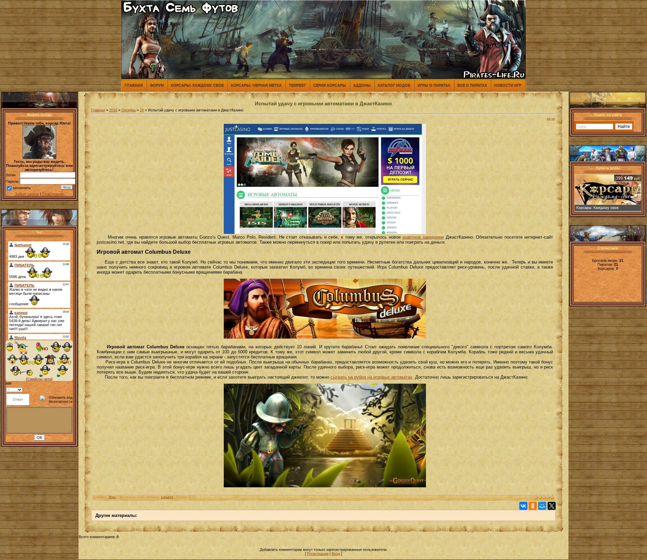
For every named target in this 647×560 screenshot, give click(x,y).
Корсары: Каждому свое (197, 85)
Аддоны (362, 85)
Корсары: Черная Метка (256, 85)
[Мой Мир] (542, 506)
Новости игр (507, 85)
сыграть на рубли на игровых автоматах (371, 377)
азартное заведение (423, 237)
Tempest (297, 85)
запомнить (21, 188)
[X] (552, 506)
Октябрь (128, 110)
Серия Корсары (329, 85)
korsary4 (167, 497)
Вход (336, 554)
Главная (134, 85)
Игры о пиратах (434, 85)
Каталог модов (394, 85)
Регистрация (53, 194)
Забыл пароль (27, 194)
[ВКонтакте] (523, 506)
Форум (157, 85)
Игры (112, 497)
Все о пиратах (472, 85)
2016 (113, 110)
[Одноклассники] (533, 506)
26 (142, 110)
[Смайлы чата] (39, 379)
